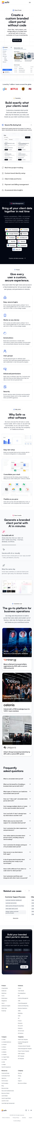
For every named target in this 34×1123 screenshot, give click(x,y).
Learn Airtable (5, 1095)
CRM (19, 1000)
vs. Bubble (4, 1052)
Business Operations (22, 1008)
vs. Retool (4, 1047)
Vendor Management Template (25, 1048)
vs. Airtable (4, 1054)
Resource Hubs (5, 1088)
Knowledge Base (21, 993)
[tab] (17, 143)
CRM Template (21, 1053)
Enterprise (20, 1028)
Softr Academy (5, 1083)
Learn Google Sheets (6, 1098)
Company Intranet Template (24, 1046)
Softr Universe (5, 1080)
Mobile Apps (4, 998)
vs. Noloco (4, 1049)
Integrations (4, 1000)
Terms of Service (6, 1117)
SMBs (19, 1010)
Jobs (19, 1078)
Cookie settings (16, 1120)
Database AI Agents (6, 1005)
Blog (3, 1085)
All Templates (21, 1058)
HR (18, 1018)
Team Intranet (21, 990)
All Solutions (20, 1033)
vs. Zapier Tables (5, 1057)
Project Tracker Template (23, 1051)
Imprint (30, 1117)
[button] (29, 2)
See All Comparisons (6, 1067)
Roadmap (4, 1010)
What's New (4, 1008)
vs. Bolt (3, 1062)
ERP (19, 995)
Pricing (19, 1075)
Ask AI (3, 1003)
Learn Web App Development (8, 1103)
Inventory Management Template (23, 1042)
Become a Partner (5, 1093)
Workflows (4, 993)
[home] (5, 2)
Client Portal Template (23, 1039)
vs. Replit (4, 1064)
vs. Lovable (4, 1059)
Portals (19, 988)
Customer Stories (5, 1073)
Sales (19, 1015)
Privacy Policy (16, 1117)
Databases (4, 990)
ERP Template (21, 1056)
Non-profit (20, 1025)
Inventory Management (23, 998)
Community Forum (6, 1075)
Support (20, 1080)
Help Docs (4, 1078)
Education (20, 1023)
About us (20, 1073)
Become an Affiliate (22, 1083)
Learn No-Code (5, 1100)
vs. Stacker (4, 1044)
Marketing (20, 1013)
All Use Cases (21, 1030)
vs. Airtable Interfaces (6, 1042)
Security (24, 1117)
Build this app (17, 40)
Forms (3, 995)
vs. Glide (3, 1039)
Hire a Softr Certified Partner (8, 1090)
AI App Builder (5, 988)
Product (19, 1020)
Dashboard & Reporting (23, 1005)
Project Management (22, 1003)
